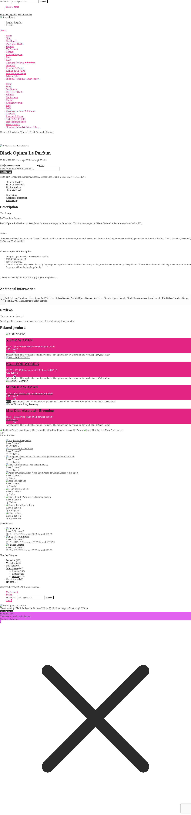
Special (24, 132)
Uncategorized (13, 579)
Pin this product (13, 187)
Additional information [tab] (16, 198)
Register (10, 25)
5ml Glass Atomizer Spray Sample (110, 298)
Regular (15, 573)
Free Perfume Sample (16, 73)
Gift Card (10, 65)
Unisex (9, 565)
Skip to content (25, 14)
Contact (9, 52)
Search (43, 1)
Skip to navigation (8, 14)
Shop (8, 38)
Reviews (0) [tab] (11, 200)
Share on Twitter (14, 182)
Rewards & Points (14, 68)
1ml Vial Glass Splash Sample (55, 298)
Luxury (15, 571)
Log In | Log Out (14, 22)
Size (2, 165)
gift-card (10, 582)
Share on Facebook (15, 184)
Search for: (5, 1)
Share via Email (13, 190)
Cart (9, 600)
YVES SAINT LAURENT (73, 177)
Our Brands (11, 41)
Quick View (104, 354)
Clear (41, 165)
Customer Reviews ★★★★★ (20, 62)
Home (9, 35)
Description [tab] (11, 195)
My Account (12, 49)
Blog (8, 57)
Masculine (11, 563)
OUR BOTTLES (14, 43)
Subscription (13, 132)
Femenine (26, 177)
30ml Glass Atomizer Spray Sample (30, 300)
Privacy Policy (13, 76)
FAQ (8, 60)
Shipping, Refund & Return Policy (22, 79)
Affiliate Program (14, 54)
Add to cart (6, 172)
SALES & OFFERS (15, 70)
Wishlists (10, 46)
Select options (12, 354)
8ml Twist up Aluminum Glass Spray (22, 298)
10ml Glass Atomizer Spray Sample (144, 298)
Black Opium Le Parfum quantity (15, 168)
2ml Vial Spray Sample (81, 298)
